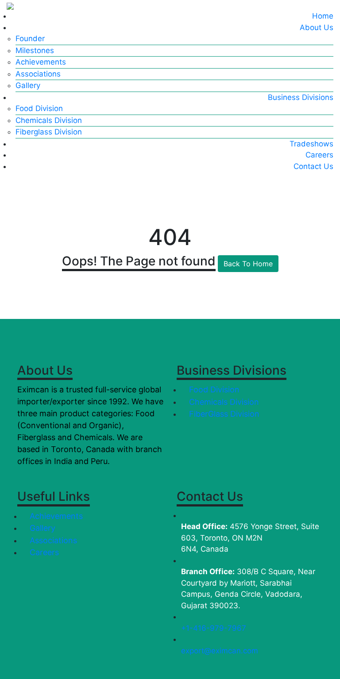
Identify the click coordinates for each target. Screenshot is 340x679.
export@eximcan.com (219, 650)
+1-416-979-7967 (213, 628)
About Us (316, 27)
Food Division (39, 108)
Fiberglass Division (48, 131)
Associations (38, 73)
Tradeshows (311, 143)
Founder (30, 38)
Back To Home (248, 263)
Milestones (34, 50)
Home (322, 16)
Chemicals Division (48, 120)
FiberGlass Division (223, 413)
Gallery (27, 85)
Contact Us (313, 166)
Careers (319, 154)
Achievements (40, 62)
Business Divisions (300, 97)
